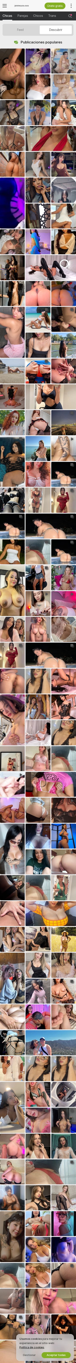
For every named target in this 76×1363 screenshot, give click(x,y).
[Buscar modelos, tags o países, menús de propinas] (70, 15)
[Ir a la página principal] (23, 5)
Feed (20, 30)
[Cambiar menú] (4, 5)
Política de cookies (31, 1347)
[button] (12, 74)
